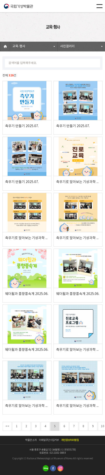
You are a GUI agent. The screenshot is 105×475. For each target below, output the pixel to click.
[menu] (99, 6)
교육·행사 (18, 46)
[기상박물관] (18, 6)
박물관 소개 (30, 440)
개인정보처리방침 (70, 440)
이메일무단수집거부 (49, 440)
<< (7, 426)
